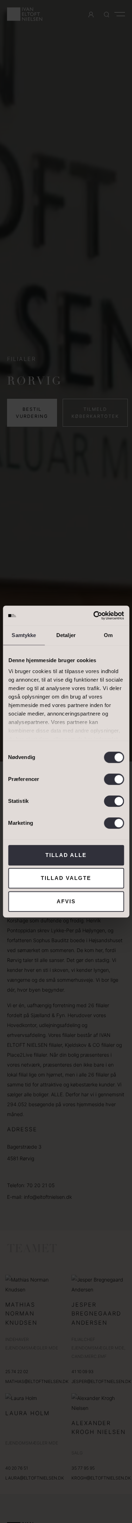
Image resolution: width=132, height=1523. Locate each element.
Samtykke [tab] (24, 635)
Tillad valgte (66, 878)
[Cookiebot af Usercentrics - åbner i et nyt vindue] (94, 615)
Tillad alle (66, 855)
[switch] (114, 779)
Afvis (66, 901)
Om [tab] (108, 635)
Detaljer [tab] (66, 635)
